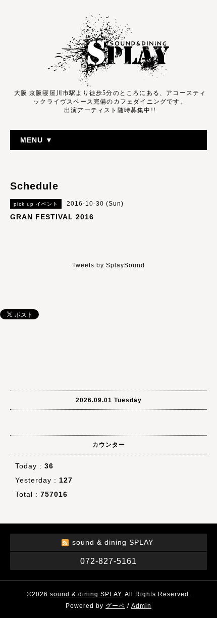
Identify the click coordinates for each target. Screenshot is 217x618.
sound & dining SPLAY (85, 594)
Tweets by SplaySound (108, 265)
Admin (141, 605)
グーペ (115, 605)
